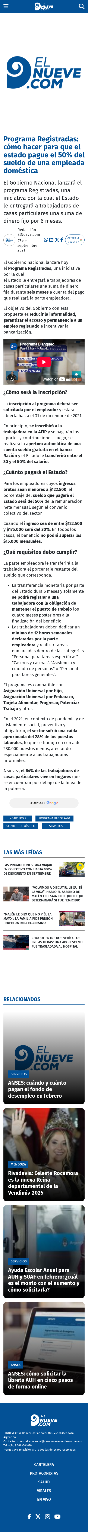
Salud (44, 1482)
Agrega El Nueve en (73, 240)
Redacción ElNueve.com (29, 232)
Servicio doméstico (20, 826)
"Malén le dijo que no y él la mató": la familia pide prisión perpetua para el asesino (28, 918)
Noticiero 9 (17, 818)
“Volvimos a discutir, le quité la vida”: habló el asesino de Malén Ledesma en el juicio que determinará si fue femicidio (58, 893)
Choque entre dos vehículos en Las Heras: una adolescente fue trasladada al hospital (57, 942)
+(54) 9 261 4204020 (20, 1445)
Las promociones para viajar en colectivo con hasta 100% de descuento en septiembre (27, 869)
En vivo (44, 1499)
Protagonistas (44, 1473)
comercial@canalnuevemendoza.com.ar (54, 1441)
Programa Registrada (54, 818)
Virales (44, 1490)
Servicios (56, 826)
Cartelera (44, 1464)
